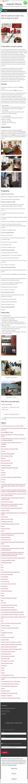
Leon (2, 569)
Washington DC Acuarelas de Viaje (9, 693)
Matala (16, 282)
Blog (4, 409)
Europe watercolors (5, 528)
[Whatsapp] (1, 7)
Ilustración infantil (5, 546)
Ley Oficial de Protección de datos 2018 (10, 572)
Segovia (3, 635)
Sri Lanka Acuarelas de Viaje (7, 637)
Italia (2, 567)
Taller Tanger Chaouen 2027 (7, 661)
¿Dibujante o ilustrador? (6, 695)
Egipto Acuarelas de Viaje (7, 519)
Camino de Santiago (5, 465)
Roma (2, 630)
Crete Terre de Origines (6, 404)
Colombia (3, 472)
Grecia (2, 531)
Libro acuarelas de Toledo (7, 574)
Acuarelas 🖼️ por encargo (7, 432)
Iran (2, 565)
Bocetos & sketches (5, 460)
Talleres (7, 409)
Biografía (3, 458)
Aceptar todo (14, 768)
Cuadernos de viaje (10, 722)
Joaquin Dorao (14, 3)
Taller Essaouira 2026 (6, 654)
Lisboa (2, 595)
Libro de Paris (4, 586)
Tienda (2, 668)
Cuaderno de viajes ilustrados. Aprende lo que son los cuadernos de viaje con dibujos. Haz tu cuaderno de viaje (13, 486)
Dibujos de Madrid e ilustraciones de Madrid (11, 508)
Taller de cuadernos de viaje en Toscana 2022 (11, 644)
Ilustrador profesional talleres (8, 560)
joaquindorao (6, 407)
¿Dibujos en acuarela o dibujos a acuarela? (10, 698)
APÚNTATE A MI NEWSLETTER (7, 729)
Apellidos (3, 737)
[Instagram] (1, 5)
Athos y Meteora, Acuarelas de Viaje (9, 449)
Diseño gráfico (4, 516)
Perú (2, 620)
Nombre (3, 732)
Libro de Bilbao (4, 576)
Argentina (3, 446)
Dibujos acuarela (18, 722)
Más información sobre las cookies (9, 605)
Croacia (3, 482)
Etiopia (2, 526)
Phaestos (15, 274)
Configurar (14, 778)
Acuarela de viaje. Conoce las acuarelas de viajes (12, 426)
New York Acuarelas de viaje (7, 607)
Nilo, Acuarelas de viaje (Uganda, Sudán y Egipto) (12, 612)
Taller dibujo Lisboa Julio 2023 (8, 651)
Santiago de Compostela (6, 632)
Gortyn (21, 278)
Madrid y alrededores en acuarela (9, 598)
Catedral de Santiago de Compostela (9, 467)
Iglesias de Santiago (5, 537)
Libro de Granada (5, 581)
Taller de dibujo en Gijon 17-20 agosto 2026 (11, 649)
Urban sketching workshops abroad (9, 686)
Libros (2, 593)
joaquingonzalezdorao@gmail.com (8, 708)
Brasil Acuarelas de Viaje (7, 463)
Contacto (3, 479)
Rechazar (14, 773)
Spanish (6, 1)
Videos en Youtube (5, 690)
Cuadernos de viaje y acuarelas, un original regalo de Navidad (13, 418)
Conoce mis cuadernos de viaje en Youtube (11, 477)
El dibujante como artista (7, 521)
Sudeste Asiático (5, 639)
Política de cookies (5, 625)
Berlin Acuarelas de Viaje (7, 456)
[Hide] (0, 12)
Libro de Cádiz (4, 579)
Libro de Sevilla (4, 588)
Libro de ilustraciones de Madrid (8, 583)
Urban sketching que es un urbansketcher (10, 681)
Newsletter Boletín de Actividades (9, 609)
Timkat (2, 670)
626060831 (3, 713)
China (2, 470)
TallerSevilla (4, 665)
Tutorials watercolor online (7, 675)
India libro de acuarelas (6, 562)
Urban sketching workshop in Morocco (10, 683)
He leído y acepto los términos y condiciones (12, 743)
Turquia (3, 672)
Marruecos (3, 602)
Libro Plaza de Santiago (6, 591)
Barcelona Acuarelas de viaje (7, 453)
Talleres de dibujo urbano (7, 663)
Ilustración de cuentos (6, 539)
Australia (3, 451)
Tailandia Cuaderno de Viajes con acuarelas (11, 642)
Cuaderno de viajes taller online (11, 414)
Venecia (3, 688)
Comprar (3, 474)
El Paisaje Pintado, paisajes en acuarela (10, 524)
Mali (2, 600)
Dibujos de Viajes (5, 510)
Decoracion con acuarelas (7, 501)
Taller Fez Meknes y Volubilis (7, 656)
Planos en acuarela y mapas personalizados (11, 623)
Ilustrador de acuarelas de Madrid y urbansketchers (13, 558)
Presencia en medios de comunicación (10, 628)
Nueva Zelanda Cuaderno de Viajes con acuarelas (12, 614)
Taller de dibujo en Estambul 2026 (9, 646)
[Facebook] (1, 10)
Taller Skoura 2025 (5, 658)
